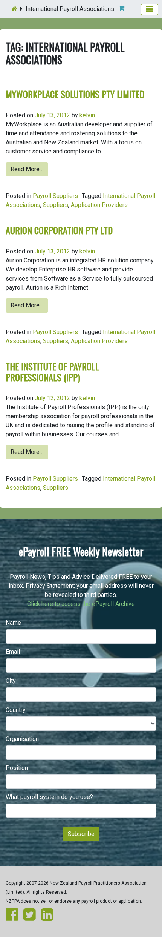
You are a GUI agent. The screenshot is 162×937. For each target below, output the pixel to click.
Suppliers (55, 205)
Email (13, 651)
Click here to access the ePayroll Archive (81, 603)
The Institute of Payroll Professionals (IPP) (52, 371)
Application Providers (99, 205)
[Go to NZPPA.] (14, 8)
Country (16, 709)
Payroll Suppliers (55, 195)
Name (13, 622)
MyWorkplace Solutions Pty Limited (75, 94)
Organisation (22, 738)
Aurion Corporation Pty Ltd (59, 230)
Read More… (27, 169)
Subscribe (81, 833)
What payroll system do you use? (49, 797)
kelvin (87, 115)
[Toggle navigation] (149, 9)
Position (17, 767)
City (11, 680)
